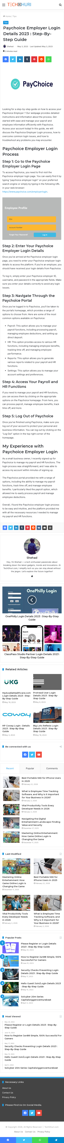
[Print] (50, 527)
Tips (15, 16)
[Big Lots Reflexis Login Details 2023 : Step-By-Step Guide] (47, 715)
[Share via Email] (44, 527)
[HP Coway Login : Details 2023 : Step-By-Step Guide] (16, 715)
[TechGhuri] (19, 4)
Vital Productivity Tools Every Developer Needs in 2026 (15, 916)
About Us (6, 1088)
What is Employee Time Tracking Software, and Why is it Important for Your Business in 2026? (40, 794)
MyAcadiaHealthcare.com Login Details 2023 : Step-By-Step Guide (16, 696)
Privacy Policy (9, 1097)
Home (8, 16)
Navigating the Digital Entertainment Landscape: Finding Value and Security (41, 821)
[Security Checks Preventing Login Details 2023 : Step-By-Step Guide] (10, 974)
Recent (10, 768)
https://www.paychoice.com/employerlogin (24, 191)
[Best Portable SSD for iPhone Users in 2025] (11, 782)
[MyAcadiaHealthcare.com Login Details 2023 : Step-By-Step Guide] (16, 682)
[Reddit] (33, 527)
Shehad (10, 46)
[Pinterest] (27, 527)
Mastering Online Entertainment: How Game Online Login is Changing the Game (40, 836)
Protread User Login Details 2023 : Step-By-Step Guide (45, 695)
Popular (30, 768)
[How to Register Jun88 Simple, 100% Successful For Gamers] (10, 961)
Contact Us (7, 1092)
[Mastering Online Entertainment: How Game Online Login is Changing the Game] (11, 837)
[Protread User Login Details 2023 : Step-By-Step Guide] (47, 682)
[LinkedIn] (16, 527)
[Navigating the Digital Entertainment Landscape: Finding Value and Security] (11, 822)
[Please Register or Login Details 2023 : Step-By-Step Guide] (10, 947)
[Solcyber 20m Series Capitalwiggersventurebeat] (10, 1000)
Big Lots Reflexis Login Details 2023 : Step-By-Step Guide (45, 728)
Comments (52, 768)
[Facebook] (5, 527)
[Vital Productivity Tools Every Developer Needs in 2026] (11, 809)
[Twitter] (10, 527)
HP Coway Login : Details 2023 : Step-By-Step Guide (16, 728)
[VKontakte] (39, 527)
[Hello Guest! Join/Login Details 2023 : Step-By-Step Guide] (10, 987)
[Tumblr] (22, 527)
